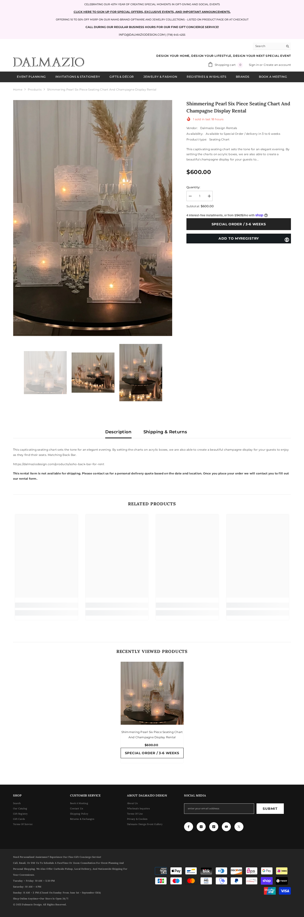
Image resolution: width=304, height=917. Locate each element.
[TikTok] (213, 826)
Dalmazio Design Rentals (218, 128)
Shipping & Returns (165, 431)
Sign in (254, 65)
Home (17, 89)
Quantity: (193, 187)
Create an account (277, 65)
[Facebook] (188, 826)
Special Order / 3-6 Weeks (240, 224)
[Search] (272, 46)
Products (35, 89)
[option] (92, 218)
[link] (46, 605)
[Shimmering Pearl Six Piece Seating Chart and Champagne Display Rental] (152, 693)
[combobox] (268, 46)
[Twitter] (238, 826)
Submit (270, 808)
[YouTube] (226, 826)
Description (118, 431)
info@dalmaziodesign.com (142, 34)
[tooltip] (287, 239)
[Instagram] (201, 826)
